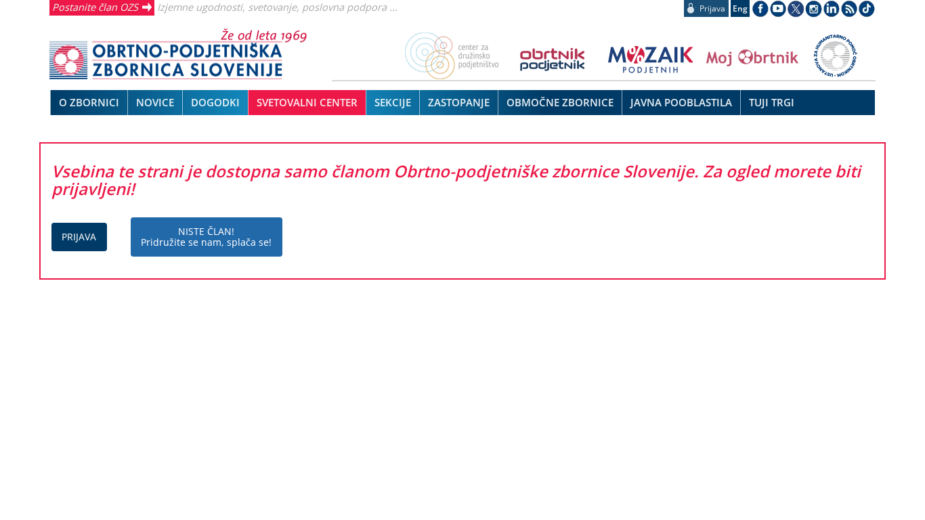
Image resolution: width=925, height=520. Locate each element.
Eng (740, 8)
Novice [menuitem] (155, 102)
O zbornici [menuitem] (89, 102)
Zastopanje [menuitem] (459, 102)
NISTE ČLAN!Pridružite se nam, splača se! (206, 236)
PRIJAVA (79, 236)
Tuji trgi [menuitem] (771, 102)
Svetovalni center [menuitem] (307, 102)
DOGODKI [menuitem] (215, 102)
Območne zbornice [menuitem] (560, 102)
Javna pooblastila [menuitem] (681, 102)
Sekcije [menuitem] (392, 102)
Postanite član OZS (95, 7)
